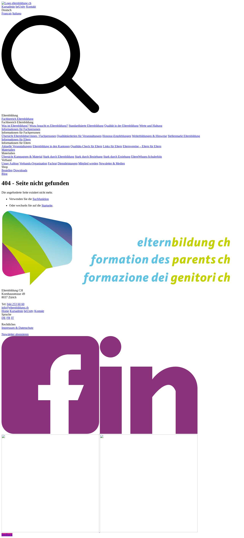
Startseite (47, 205)
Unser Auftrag (10, 163)
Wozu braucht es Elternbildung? (48, 125)
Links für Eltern (112, 146)
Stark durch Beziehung (89, 156)
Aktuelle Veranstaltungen (17, 146)
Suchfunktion (41, 199)
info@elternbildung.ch (15, 307)
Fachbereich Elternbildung (17, 118)
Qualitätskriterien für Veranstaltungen (79, 136)
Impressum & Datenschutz (17, 327)
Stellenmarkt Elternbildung (184, 136)
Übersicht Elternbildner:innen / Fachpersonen (29, 136)
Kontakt (31, 6)
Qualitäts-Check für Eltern (86, 146)
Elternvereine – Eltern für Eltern (142, 146)
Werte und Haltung (150, 125)
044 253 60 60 (15, 304)
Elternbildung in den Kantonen (51, 146)
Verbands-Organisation (33, 163)
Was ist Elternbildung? (15, 125)
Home (5, 311)
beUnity (20, 6)
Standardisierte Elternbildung (86, 125)
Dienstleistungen (68, 163)
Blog (4, 173)
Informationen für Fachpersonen (21, 129)
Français (7, 13)
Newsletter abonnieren (15, 334)
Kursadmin (8, 6)
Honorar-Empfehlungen (116, 136)
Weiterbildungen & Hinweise (149, 136)
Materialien (8, 149)
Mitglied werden (88, 163)
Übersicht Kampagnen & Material (22, 156)
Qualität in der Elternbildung (121, 125)
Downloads (20, 170)
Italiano (16, 13)
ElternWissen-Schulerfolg (146, 156)
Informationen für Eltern (16, 139)
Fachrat (52, 163)
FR (8, 317)
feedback (7, 534)
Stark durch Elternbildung (58, 156)
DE (4, 317)
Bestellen (7, 170)
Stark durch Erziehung (116, 156)
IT (12, 317)
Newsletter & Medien (112, 163)
